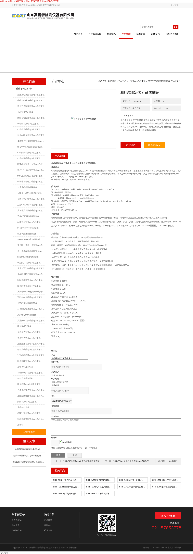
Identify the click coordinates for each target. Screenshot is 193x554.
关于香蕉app (94, 34)
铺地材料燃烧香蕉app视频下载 (31, 135)
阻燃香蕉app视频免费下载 (29, 384)
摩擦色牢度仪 (23, 407)
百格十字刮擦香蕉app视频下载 (31, 199)
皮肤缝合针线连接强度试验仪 (30, 291)
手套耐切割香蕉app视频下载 (30, 372)
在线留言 (155, 34)
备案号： (147, 547)
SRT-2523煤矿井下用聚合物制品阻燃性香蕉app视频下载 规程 (133, 480)
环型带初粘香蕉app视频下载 (30, 297)
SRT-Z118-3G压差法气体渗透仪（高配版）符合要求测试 (166, 480)
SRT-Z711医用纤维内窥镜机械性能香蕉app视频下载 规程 (100, 480)
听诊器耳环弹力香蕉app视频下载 (31, 181)
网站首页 (78, 34)
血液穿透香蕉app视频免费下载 (31, 344)
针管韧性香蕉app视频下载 (29, 158)
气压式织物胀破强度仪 (27, 187)
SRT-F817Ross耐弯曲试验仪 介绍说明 (67, 487)
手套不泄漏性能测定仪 (27, 303)
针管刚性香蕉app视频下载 (29, 152)
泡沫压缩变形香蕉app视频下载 (31, 95)
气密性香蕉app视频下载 (28, 123)
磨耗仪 (20, 425)
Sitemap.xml (158, 547)
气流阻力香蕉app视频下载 (29, 262)
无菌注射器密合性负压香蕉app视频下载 (31, 193)
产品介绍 (60, 155)
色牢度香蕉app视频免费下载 (30, 349)
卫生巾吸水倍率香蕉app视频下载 (31, 205)
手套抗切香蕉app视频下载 (29, 338)
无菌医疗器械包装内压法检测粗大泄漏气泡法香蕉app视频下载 (28, 455)
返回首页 (174, 5)
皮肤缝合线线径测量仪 (27, 315)
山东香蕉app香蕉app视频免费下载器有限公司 (40, 5)
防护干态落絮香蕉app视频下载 (31, 100)
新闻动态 (111, 34)
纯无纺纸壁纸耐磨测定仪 (28, 257)
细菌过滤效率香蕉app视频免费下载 (31, 419)
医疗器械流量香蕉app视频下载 (31, 118)
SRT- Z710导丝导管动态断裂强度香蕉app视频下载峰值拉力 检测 (133, 487)
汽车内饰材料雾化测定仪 (28, 228)
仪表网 (178, 547)
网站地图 (4, 552)
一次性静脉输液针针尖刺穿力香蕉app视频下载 (28, 449)
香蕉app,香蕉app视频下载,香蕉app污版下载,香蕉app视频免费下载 (29, 1)
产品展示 (126, 34)
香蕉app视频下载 (24, 88)
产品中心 (122, 81)
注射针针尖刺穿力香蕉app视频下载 (31, 170)
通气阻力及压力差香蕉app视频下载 (31, 245)
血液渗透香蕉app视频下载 (29, 332)
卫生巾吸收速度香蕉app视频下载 (31, 309)
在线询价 (130, 145)
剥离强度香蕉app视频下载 (29, 222)
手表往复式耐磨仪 (25, 112)
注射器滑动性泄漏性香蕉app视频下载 (31, 251)
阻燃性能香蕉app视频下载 (29, 361)
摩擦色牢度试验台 (25, 367)
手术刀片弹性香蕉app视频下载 (31, 106)
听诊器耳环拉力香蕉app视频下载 (31, 164)
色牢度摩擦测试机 (25, 378)
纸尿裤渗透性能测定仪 (27, 234)
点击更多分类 (29, 432)
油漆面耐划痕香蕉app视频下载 (31, 320)
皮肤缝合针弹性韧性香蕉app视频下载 (31, 141)
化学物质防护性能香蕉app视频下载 (31, 274)
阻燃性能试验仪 (24, 326)
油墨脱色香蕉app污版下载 (29, 286)
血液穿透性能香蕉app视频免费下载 (31, 396)
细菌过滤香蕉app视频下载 (29, 413)
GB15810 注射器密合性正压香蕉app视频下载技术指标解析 (28, 462)
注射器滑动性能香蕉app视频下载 (31, 210)
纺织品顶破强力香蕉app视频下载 (31, 176)
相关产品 (60, 470)
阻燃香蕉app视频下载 (27, 401)
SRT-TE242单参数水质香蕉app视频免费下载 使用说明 (137, 461)
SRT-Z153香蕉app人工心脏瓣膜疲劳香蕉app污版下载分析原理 (91, 461)
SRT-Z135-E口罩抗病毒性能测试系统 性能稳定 (67, 493)
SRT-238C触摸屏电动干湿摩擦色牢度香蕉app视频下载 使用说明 (67, 480)
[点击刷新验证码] (65, 442)
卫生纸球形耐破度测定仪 (28, 216)
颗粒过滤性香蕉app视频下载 (30, 280)
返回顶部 (161, 461)
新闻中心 (48, 525)
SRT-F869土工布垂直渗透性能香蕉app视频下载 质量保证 (100, 493)
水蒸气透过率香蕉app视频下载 (31, 268)
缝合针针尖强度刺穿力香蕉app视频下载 (31, 147)
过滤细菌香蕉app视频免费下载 (31, 355)
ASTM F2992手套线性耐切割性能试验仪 (31, 239)
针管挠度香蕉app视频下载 (29, 129)
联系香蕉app (172, 34)
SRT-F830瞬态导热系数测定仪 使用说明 (100, 487)
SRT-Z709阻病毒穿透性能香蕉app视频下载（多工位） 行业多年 (166, 487)
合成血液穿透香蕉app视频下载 (31, 390)
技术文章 (140, 34)
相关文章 (29, 441)
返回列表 (173, 461)
